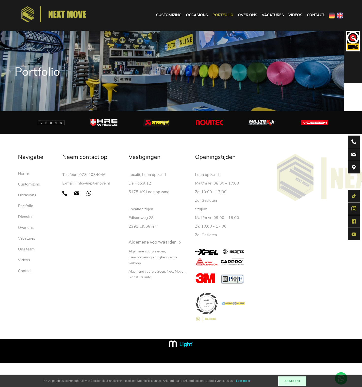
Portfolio (223, 15)
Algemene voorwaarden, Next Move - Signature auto (157, 274)
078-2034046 (92, 174)
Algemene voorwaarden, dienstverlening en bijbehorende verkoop (153, 257)
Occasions (197, 15)
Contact (315, 15)
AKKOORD (292, 381)
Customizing (168, 15)
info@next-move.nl (93, 183)
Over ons (247, 15)
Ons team (26, 249)
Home (23, 173)
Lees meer (243, 381)
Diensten (25, 216)
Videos (295, 15)
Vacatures (273, 15)
